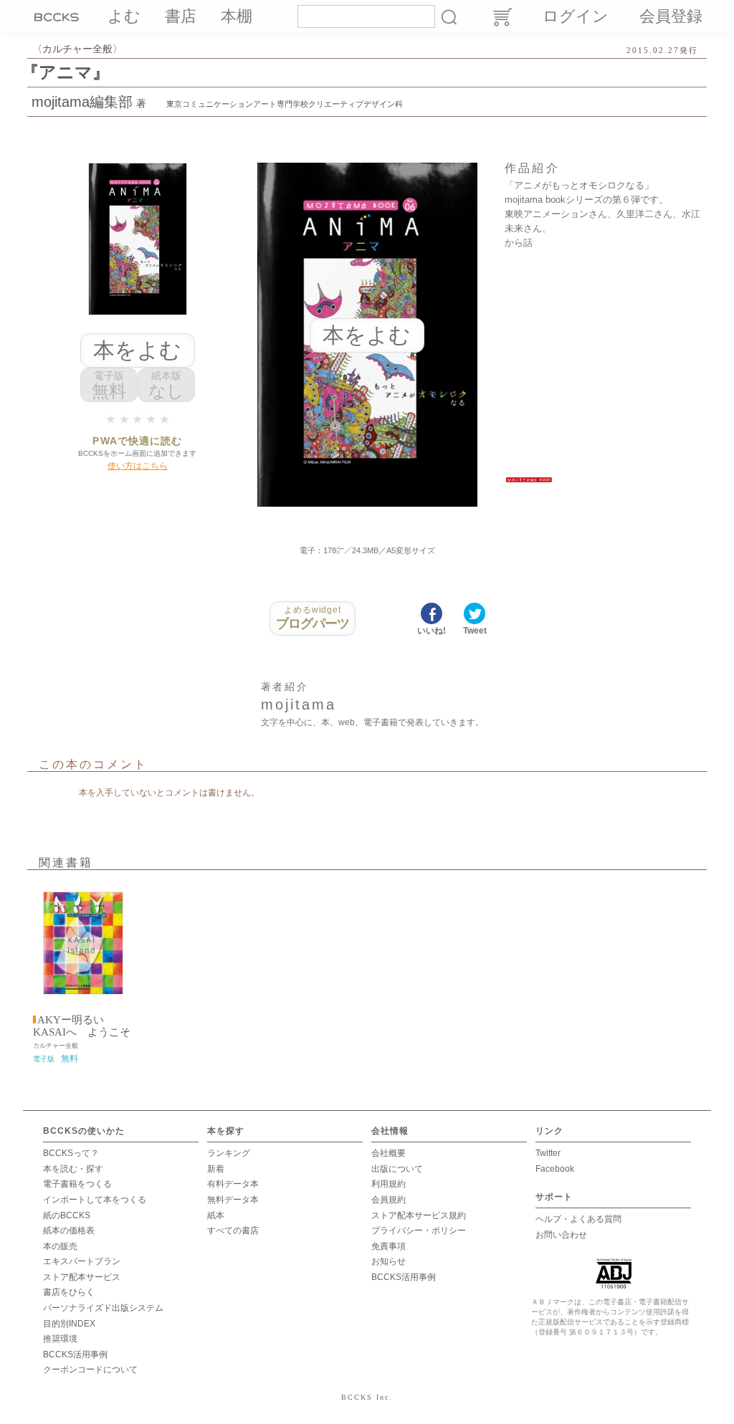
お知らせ (388, 1261)
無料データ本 (233, 1200)
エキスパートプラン (81, 1261)
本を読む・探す (73, 1169)
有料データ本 (233, 1184)
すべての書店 (233, 1230)
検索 (448, 16)
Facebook (554, 1169)
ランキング (228, 1153)
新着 (215, 1169)
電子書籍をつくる (77, 1184)
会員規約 (388, 1200)
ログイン (576, 16)
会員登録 (670, 16)
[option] (83, 974)
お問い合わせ (561, 1235)
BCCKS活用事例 (75, 1354)
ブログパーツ (313, 618)
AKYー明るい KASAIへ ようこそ (81, 1026)
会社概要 (388, 1153)
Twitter (548, 1153)
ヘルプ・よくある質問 (578, 1219)
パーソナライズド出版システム (103, 1308)
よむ (124, 16)
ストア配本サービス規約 (418, 1215)
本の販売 (60, 1246)
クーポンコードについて (90, 1370)
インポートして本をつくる (94, 1200)
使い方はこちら (138, 466)
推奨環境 (60, 1339)
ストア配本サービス (81, 1277)
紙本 (215, 1215)
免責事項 (388, 1246)
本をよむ (137, 350)
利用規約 (388, 1184)
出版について (397, 1169)
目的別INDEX (69, 1324)
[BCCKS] (58, 16)
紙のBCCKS (66, 1215)
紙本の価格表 (69, 1230)
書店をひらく (69, 1292)
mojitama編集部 (82, 102)
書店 (180, 16)
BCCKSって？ (71, 1153)
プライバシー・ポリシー (418, 1230)
